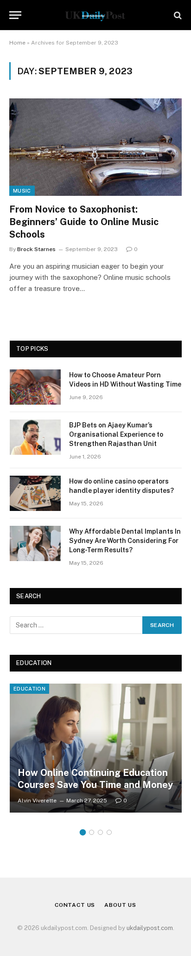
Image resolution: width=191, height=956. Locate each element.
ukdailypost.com (150, 927)
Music (22, 191)
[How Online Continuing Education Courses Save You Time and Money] (96, 748)
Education (29, 688)
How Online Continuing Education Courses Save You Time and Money (95, 778)
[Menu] (15, 15)
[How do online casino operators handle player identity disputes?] (35, 493)
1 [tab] (82, 832)
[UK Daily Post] (95, 15)
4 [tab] (109, 832)
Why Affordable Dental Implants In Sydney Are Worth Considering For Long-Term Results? (125, 541)
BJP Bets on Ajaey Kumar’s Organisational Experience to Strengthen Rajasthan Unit (116, 434)
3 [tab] (100, 832)
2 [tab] (91, 832)
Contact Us (75, 905)
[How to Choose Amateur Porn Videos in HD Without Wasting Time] (35, 387)
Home (17, 42)
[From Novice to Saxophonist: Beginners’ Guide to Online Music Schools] (95, 146)
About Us (120, 905)
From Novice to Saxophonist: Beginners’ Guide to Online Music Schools (84, 222)
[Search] (177, 15)
